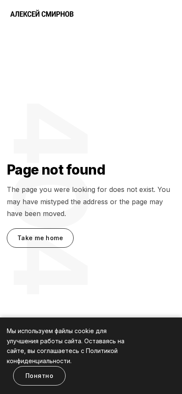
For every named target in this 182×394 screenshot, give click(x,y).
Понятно (39, 375)
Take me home (40, 237)
